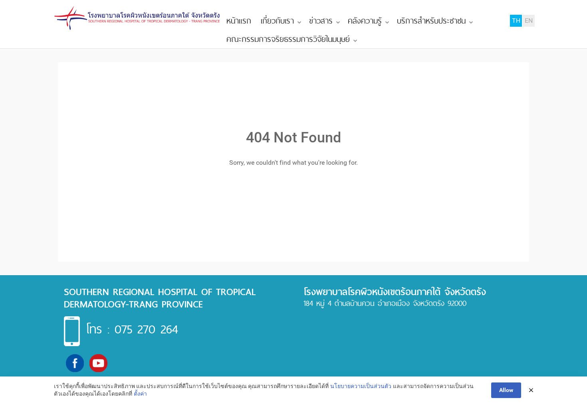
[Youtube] (98, 363)
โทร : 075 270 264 (132, 329)
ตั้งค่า (140, 393)
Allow (506, 390)
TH (516, 20)
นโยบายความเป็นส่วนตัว (360, 386)
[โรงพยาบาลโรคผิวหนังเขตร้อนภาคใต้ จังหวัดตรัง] (138, 18)
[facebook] (75, 363)
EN (529, 20)
